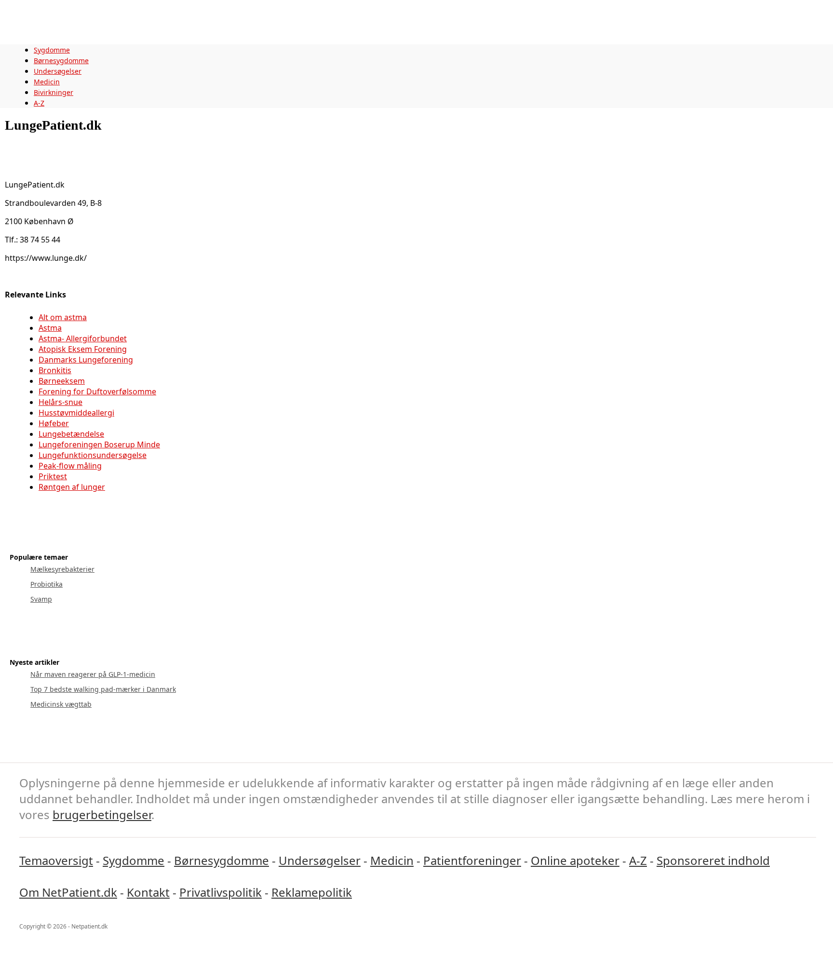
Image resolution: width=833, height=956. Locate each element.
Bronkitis (55, 370)
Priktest (53, 476)
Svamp (41, 599)
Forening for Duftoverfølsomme (97, 391)
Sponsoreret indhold (713, 860)
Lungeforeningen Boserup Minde (99, 444)
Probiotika (46, 584)
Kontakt (148, 892)
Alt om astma (63, 317)
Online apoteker (575, 860)
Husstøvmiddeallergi (76, 412)
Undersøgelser (57, 71)
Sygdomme (52, 49)
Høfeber (54, 423)
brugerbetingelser (102, 814)
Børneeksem (62, 381)
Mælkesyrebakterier (62, 569)
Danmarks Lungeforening (86, 359)
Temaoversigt (56, 860)
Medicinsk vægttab (61, 704)
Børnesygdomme (61, 60)
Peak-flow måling (70, 465)
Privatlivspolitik (220, 892)
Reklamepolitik (311, 892)
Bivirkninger (53, 92)
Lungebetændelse (71, 434)
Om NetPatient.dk (68, 892)
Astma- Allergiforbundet (83, 338)
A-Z (39, 103)
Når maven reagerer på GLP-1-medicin (92, 674)
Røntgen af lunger (72, 487)
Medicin (47, 81)
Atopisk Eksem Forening (83, 349)
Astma (50, 328)
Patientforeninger (472, 860)
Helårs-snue (60, 402)
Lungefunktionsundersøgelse (93, 455)
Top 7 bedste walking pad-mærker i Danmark (103, 689)
